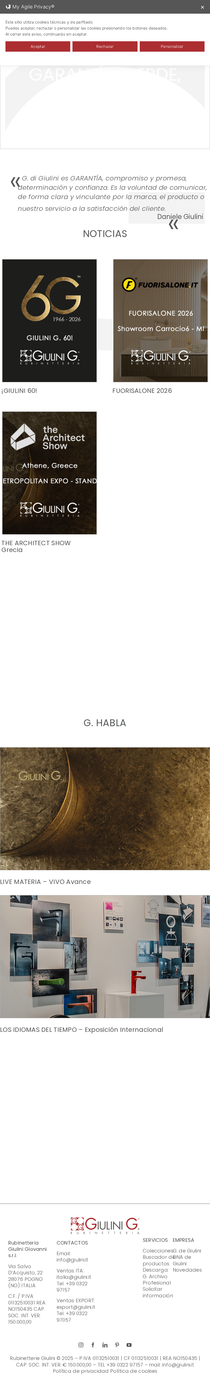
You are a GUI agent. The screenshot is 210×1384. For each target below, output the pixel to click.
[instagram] (81, 1345)
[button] (94, 686)
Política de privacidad (81, 1371)
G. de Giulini (187, 1250)
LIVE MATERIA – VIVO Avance (45, 881)
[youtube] (129, 1345)
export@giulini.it (76, 1307)
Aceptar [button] (38, 46)
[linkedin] (105, 1345)
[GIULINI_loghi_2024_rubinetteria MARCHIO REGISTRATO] (105, 1219)
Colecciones (158, 1250)
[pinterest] (117, 1345)
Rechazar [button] (104, 46)
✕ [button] (202, 7)
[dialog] (105, 33)
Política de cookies (133, 1371)
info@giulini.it (72, 1259)
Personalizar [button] (172, 46)
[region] (105, 83)
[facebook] (93, 1345)
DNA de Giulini (182, 1260)
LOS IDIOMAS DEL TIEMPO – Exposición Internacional (81, 1029)
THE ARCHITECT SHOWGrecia (36, 546)
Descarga (155, 1269)
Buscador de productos (159, 1260)
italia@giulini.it (74, 1277)
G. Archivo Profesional (157, 1279)
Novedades (187, 1269)
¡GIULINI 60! (19, 390)
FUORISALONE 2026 (142, 390)
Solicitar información (158, 1292)
